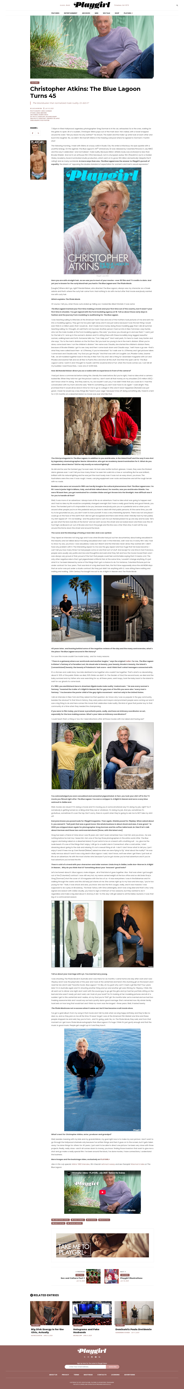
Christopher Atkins (61, 1220)
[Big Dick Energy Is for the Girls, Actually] (49, 1313)
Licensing (115, 1375)
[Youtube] (95, 1357)
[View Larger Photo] (76, 608)
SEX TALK (80, 1275)
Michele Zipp (77, 1335)
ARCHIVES (125, 1275)
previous (81, 1271)
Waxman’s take (137, 1164)
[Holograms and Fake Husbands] (92, 1313)
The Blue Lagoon (75, 1223)
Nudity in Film (59, 1223)
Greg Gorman (78, 1220)
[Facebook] (92, 1357)
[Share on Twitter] (38, 133)
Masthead (88, 1375)
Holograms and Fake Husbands (86, 1331)
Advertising (129, 1375)
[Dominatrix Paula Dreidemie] (134, 1313)
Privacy (65, 1375)
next (122, 1271)
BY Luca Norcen (36, 108)
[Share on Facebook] (32, 133)
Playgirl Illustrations (131, 1278)
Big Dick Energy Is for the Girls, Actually (47, 1331)
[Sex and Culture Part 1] (93, 1276)
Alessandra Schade (122, 1332)
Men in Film (105, 1220)
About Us (53, 1375)
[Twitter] (84, 1357)
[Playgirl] (92, 5)
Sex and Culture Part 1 (73, 1278)
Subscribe (112, 1367)
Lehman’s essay (108, 1164)
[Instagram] (88, 1357)
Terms (76, 1375)
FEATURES (35, 82)
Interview (92, 1220)
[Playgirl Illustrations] (111, 1276)
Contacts (101, 1375)
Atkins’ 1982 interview (81, 1164)
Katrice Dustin (36, 1335)
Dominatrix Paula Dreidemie (133, 1329)
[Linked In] (99, 1357)
